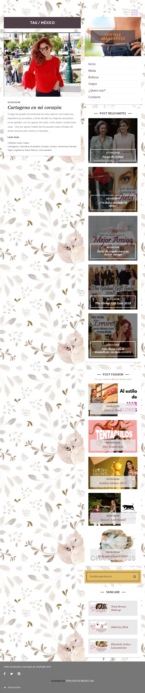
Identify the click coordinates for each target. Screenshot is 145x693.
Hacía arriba (14, 687)
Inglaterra (19, 150)
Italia (27, 150)
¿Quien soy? (97, 90)
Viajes (26, 143)
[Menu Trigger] (134, 12)
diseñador (35, 146)
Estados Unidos (49, 146)
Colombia (24, 146)
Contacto (94, 97)
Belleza (93, 77)
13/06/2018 (14, 102)
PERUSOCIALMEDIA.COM (80, 681)
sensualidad (45, 150)
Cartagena (13, 146)
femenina (63, 146)
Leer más (13, 137)
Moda (92, 70)
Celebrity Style (15, 143)
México (34, 150)
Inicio (92, 64)
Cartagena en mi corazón (35, 107)
